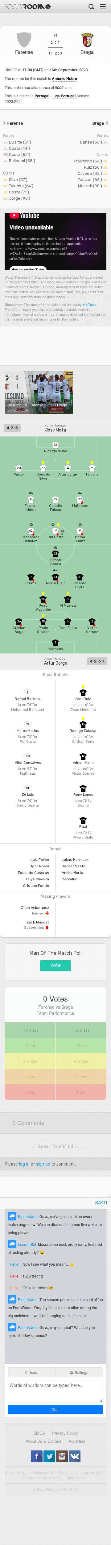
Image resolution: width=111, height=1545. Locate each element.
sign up (43, 1164)
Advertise (76, 1441)
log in (24, 1164)
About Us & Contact (43, 1441)
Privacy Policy (65, 1433)
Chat (55, 1409)
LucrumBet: (28, 1244)
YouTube (89, 304)
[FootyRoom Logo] (28, 6)
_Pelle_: (15, 1264)
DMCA (39, 1433)
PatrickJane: (28, 1216)
